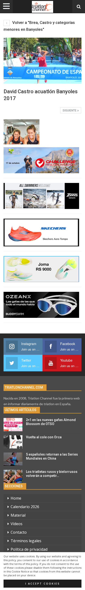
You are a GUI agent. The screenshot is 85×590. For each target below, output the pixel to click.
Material (18, 515)
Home (16, 498)
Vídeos (16, 523)
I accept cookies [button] (42, 583)
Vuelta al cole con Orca (44, 437)
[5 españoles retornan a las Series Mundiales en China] (13, 459)
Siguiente (70, 110)
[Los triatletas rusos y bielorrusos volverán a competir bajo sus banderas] (13, 476)
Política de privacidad (29, 549)
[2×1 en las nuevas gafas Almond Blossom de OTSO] (13, 424)
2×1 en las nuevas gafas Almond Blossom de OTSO (51, 422)
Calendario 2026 (25, 506)
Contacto (19, 532)
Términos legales (26, 540)
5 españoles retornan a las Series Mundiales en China (52, 456)
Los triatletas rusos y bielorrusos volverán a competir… (51, 474)
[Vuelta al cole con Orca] (13, 441)
